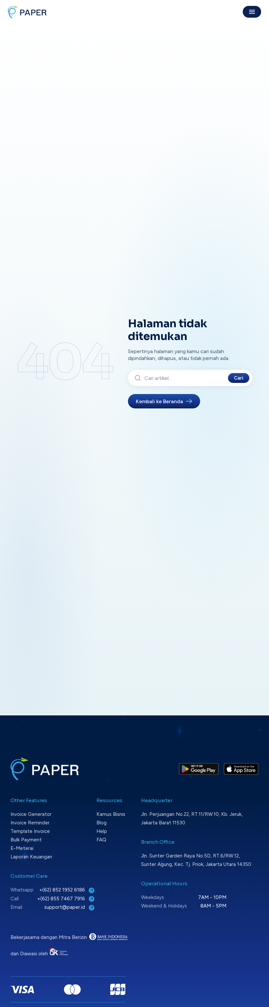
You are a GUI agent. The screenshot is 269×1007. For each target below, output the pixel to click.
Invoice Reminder (30, 823)
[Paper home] (27, 11)
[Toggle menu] (252, 12)
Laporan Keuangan (31, 857)
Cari (238, 378)
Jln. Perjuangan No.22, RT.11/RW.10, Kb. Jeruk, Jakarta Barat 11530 (191, 818)
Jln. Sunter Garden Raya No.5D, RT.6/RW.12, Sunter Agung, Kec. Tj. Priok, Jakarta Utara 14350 (196, 860)
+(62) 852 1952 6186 (62, 890)
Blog (101, 823)
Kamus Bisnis (110, 814)
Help (101, 831)
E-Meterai (21, 848)
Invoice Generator (31, 814)
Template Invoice (30, 831)
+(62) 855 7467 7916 (61, 899)
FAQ (101, 840)
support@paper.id (65, 907)
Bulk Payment (26, 840)
